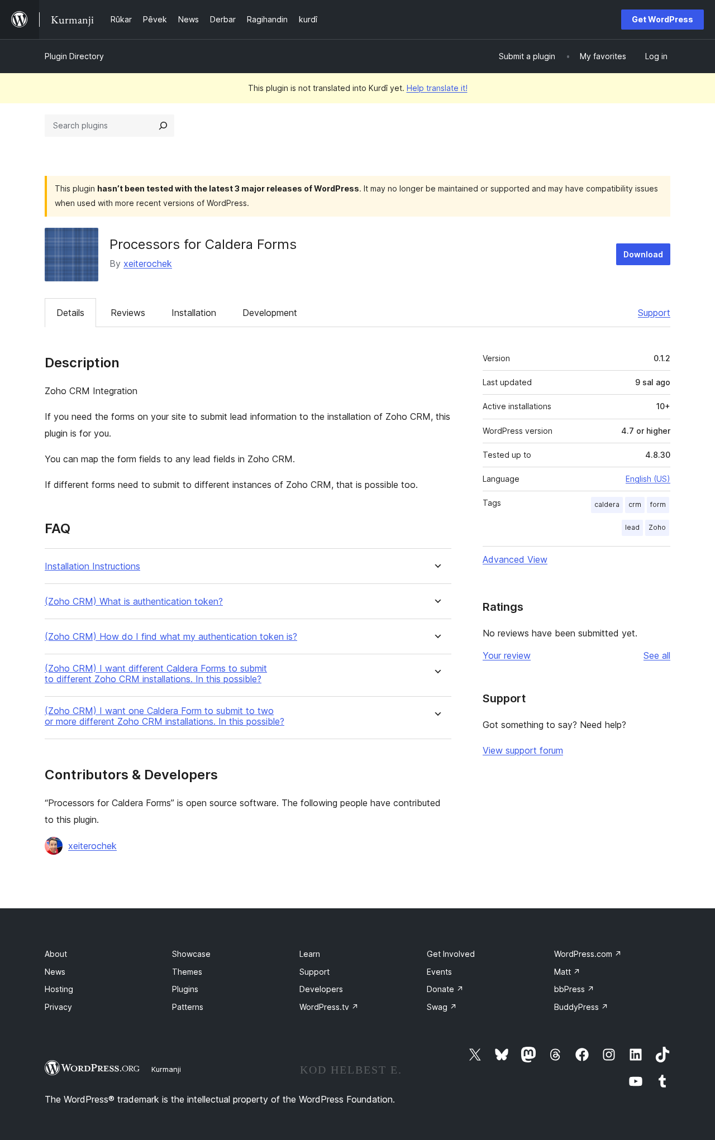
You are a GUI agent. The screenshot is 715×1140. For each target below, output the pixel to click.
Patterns (187, 1007)
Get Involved (451, 954)
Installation (193, 312)
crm (634, 504)
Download (643, 254)
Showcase (191, 954)
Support (654, 312)
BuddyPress (581, 1007)
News (55, 971)
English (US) (648, 478)
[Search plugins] (163, 125)
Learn (309, 954)
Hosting (59, 989)
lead (632, 527)
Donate (445, 989)
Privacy (58, 1007)
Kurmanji (166, 1069)
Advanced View (515, 559)
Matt (567, 971)
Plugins (185, 989)
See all (657, 655)
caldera (606, 504)
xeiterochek (147, 263)
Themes (187, 971)
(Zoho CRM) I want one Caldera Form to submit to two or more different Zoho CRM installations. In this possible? (164, 716)
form (658, 504)
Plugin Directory (74, 56)
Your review (507, 655)
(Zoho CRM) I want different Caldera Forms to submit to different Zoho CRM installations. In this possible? (156, 673)
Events (439, 971)
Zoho (657, 527)
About (56, 954)
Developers (321, 989)
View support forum (523, 750)
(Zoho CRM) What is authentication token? (134, 601)
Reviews (128, 312)
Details (70, 312)
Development (269, 312)
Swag (442, 1007)
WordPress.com (588, 954)
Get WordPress (662, 19)
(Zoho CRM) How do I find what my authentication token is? (171, 636)
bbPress (574, 989)
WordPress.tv (329, 1007)
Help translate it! (437, 88)
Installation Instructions (92, 566)
